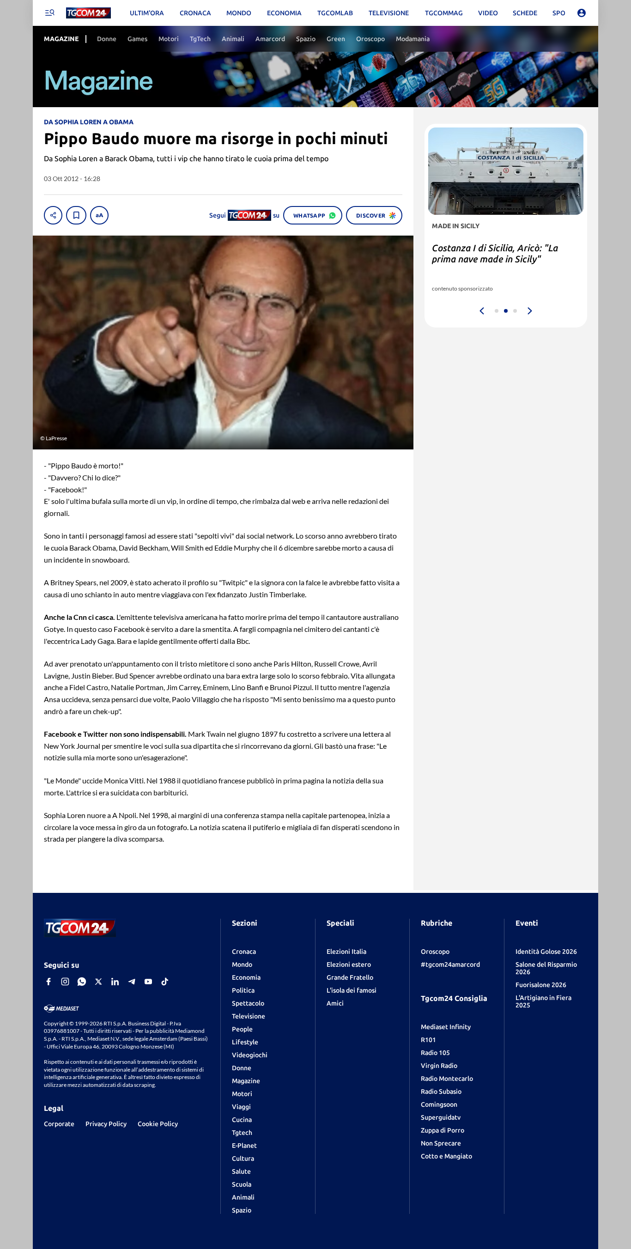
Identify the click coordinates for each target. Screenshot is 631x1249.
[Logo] (88, 13)
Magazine (246, 1081)
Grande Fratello (350, 977)
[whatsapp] (81, 981)
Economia (246, 977)
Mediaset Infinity (446, 1027)
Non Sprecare (441, 1143)
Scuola (241, 1184)
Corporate (59, 1124)
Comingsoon (439, 1104)
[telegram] (131, 981)
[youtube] (148, 981)
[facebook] (48, 981)
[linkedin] (115, 981)
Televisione (248, 1016)
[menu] (49, 12)
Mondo (242, 964)
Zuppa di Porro (442, 1130)
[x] (98, 981)
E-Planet (244, 1145)
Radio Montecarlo (447, 1078)
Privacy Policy (106, 1124)
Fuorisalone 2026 (541, 984)
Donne (241, 1068)
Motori (242, 1093)
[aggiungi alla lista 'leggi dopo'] (76, 215)
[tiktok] (165, 981)
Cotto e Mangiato (446, 1156)
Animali (243, 1197)
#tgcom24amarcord (450, 964)
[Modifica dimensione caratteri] (99, 215)
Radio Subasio (441, 1091)
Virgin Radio (439, 1065)
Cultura (243, 1158)
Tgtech (242, 1132)
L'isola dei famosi (351, 990)
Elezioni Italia (346, 951)
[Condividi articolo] (53, 215)
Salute (241, 1171)
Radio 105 (435, 1052)
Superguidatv (441, 1117)
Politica (243, 990)
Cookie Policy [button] (158, 1124)
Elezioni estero (349, 964)
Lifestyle (245, 1042)
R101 (428, 1039)
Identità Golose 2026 (546, 951)
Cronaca (244, 951)
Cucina (242, 1119)
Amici (335, 1003)
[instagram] (65, 981)
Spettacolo (248, 1003)
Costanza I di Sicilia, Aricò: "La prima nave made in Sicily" (495, 253)
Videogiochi (249, 1055)
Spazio (241, 1210)
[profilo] (581, 12)
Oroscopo (435, 951)
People (242, 1029)
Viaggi (241, 1106)
